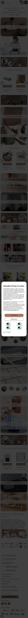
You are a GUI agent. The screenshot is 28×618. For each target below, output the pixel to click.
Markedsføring (20, 325)
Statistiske (19, 329)
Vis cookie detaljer (7, 332)
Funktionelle (8, 329)
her (19, 305)
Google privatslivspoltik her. (12, 310)
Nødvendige (8, 325)
